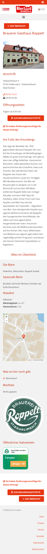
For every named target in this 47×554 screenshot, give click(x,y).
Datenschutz (38, 549)
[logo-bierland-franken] (24, 9)
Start (41, 516)
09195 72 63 (11, 94)
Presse (41, 523)
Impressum (38, 542)
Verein (41, 529)
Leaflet (29, 360)
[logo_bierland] (6, 9)
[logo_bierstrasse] (41, 9)
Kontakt (40, 536)
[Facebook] (42, 2)
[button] (3, 2)
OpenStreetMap (38, 360)
